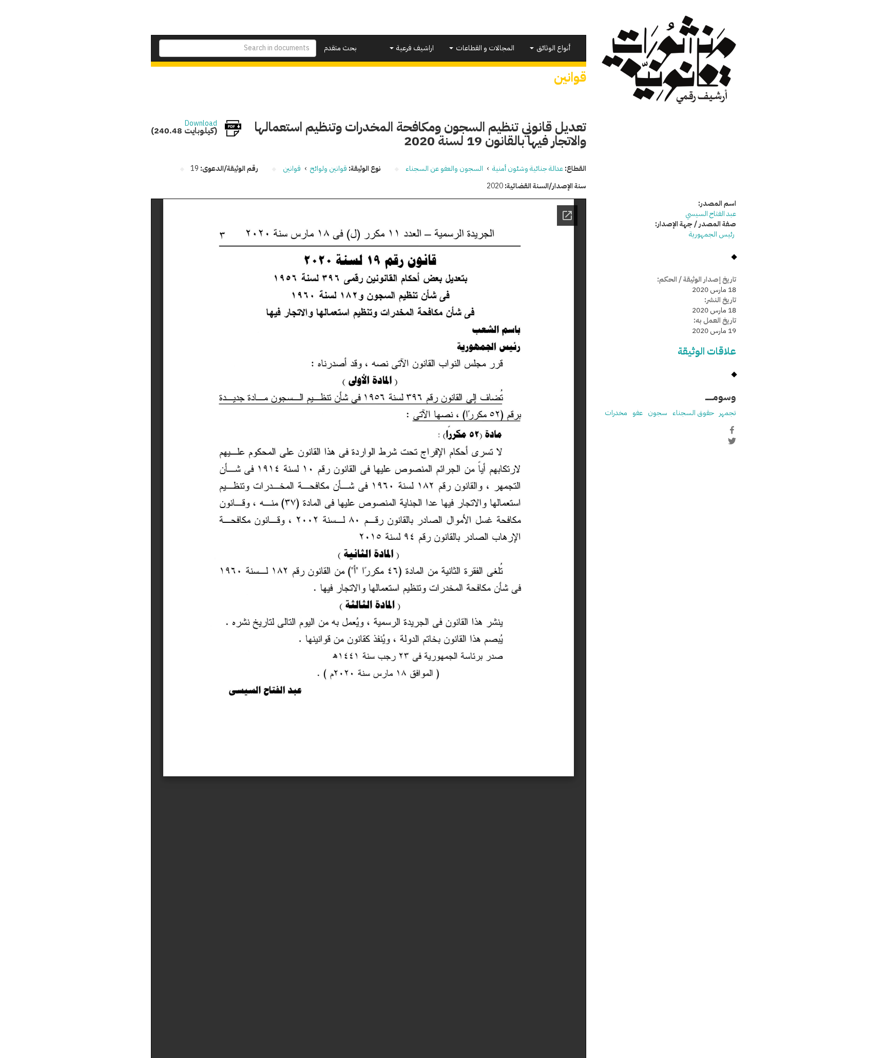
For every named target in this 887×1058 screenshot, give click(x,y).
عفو (637, 412)
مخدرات (616, 412)
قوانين (292, 168)
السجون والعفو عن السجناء (444, 168)
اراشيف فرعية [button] (414, 48)
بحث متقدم (340, 48)
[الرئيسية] (669, 59)
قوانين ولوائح (328, 168)
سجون (657, 412)
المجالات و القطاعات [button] (484, 48)
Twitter (732, 441)
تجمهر (727, 412)
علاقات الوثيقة (707, 351)
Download (201, 123)
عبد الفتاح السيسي (710, 213)
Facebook (732, 430)
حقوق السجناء (693, 412)
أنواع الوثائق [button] (552, 48)
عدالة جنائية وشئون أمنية (527, 168)
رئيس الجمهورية (712, 234)
